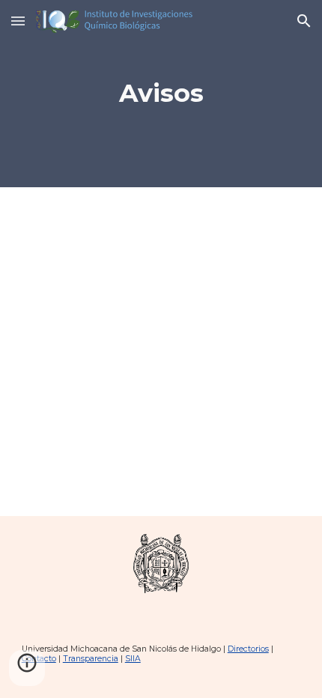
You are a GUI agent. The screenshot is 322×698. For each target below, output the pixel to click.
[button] (18, 20)
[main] (161, 93)
